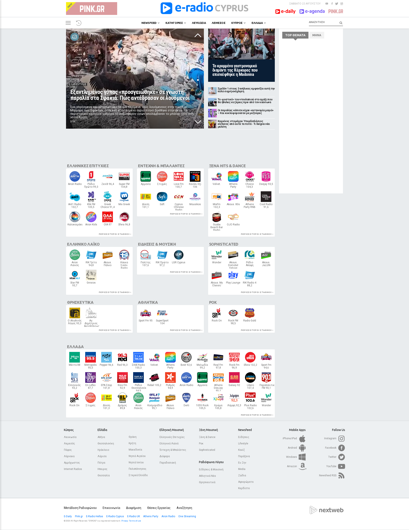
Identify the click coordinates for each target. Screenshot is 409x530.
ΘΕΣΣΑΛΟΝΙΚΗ (90, 367)
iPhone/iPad (290, 438)
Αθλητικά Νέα (207, 475)
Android (293, 447)
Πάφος (68, 449)
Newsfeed (245, 430)
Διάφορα (165, 456)
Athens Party (151, 516)
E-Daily (68, 516)
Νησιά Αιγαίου (137, 456)
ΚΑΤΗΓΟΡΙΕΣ (174, 22)
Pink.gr (79, 516)
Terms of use (135, 521)
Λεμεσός (69, 443)
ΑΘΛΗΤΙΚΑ (148, 302)
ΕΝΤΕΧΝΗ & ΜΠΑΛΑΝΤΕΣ (161, 166)
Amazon (292, 466)
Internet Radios (73, 469)
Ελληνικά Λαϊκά (169, 443)
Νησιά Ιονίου (136, 462)
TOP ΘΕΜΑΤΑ (295, 35)
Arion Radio (168, 516)
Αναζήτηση (184, 508)
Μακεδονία (135, 449)
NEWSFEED (149, 22)
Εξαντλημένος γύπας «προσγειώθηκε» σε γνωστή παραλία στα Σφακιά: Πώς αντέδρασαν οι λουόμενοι (130, 94)
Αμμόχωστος (72, 462)
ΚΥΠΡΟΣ (237, 22)
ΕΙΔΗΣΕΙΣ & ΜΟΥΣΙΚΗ (157, 244)
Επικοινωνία (111, 508)
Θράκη (133, 436)
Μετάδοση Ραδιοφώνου (80, 508)
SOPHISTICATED (224, 244)
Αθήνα (101, 437)
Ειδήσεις (243, 437)
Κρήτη (132, 443)
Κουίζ (241, 449)
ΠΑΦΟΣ (233, 323)
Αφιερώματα (245, 481)
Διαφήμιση (133, 508)
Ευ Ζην (242, 462)
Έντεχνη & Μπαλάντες (173, 449)
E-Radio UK (134, 516)
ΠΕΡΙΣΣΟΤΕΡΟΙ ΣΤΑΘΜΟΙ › (115, 234)
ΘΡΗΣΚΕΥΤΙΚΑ (80, 302)
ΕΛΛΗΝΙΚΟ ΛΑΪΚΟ (83, 244)
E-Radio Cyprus (115, 516)
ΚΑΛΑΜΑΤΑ (249, 265)
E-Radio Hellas (95, 516)
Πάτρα (101, 462)
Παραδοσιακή (168, 462)
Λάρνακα (69, 456)
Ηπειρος (102, 469)
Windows (292, 456)
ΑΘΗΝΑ (75, 185)
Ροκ (201, 443)
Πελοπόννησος (137, 468)
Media (241, 469)
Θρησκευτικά (207, 482)
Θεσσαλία (104, 475)
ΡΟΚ (213, 302)
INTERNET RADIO (195, 206)
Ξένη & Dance (207, 437)
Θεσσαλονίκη (106, 443)
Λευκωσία (70, 437)
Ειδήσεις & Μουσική (211, 469)
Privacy (124, 521)
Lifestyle (243, 443)
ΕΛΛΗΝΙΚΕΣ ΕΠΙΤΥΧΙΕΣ (88, 166)
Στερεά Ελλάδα (138, 475)
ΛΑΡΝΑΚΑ (108, 225)
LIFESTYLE (79, 84)
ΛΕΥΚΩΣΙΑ (199, 22)
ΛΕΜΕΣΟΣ (219, 22)
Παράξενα (244, 456)
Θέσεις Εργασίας (159, 508)
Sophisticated (207, 449)
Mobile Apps (297, 430)
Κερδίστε (244, 488)
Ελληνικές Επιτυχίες (172, 437)
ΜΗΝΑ (316, 35)
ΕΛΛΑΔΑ (257, 22)
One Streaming (187, 516)
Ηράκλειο (103, 449)
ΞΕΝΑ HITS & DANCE (227, 166)
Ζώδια (242, 475)
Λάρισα (102, 456)
